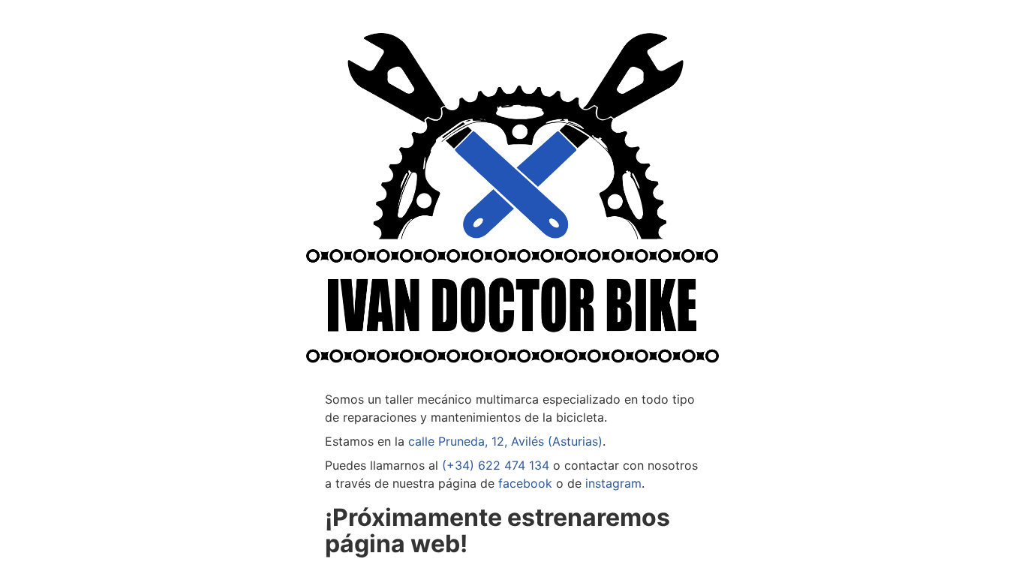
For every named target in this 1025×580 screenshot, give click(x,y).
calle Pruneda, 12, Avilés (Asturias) (505, 441)
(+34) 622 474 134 (495, 465)
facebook (525, 483)
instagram (613, 483)
